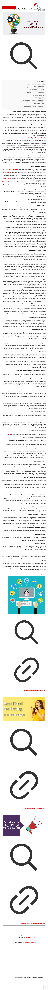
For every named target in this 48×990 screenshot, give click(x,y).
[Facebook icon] (44, 980)
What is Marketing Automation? (39, 103)
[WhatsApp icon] (44, 979)
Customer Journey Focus (40, 97)
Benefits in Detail (41, 94)
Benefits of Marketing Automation (38, 104)
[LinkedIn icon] (44, 983)
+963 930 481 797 (30, 937)
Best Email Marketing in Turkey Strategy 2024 (34, 808)
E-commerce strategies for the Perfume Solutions (34, 690)
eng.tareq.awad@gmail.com (28, 942)
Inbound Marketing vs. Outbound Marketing (36, 87)
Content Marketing (7, 172)
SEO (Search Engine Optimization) (11, 169)
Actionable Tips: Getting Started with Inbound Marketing (33, 100)
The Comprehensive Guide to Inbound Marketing (35, 84)
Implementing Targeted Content (38, 95)
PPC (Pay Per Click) (6, 181)
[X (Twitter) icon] (44, 982)
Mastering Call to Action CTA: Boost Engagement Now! (33, 923)
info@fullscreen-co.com (29, 940)
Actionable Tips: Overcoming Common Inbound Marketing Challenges (31, 101)
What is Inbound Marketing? (39, 86)
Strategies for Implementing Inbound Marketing (35, 92)
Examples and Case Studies (39, 98)
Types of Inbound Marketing (39, 90)
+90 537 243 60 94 (30, 935)
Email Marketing (7, 178)
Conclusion (43, 108)
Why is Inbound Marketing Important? (37, 89)
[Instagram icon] (44, 985)
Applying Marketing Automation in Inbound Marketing (34, 106)
